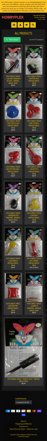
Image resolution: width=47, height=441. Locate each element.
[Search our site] (33, 25)
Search (23, 421)
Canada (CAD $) (22, 402)
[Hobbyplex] (13, 17)
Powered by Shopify (23, 436)
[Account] (20, 25)
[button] (12, 39)
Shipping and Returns (23, 424)
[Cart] (26, 25)
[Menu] (14, 25)
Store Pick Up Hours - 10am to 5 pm (23, 429)
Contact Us (23, 426)
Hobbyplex (23, 434)
